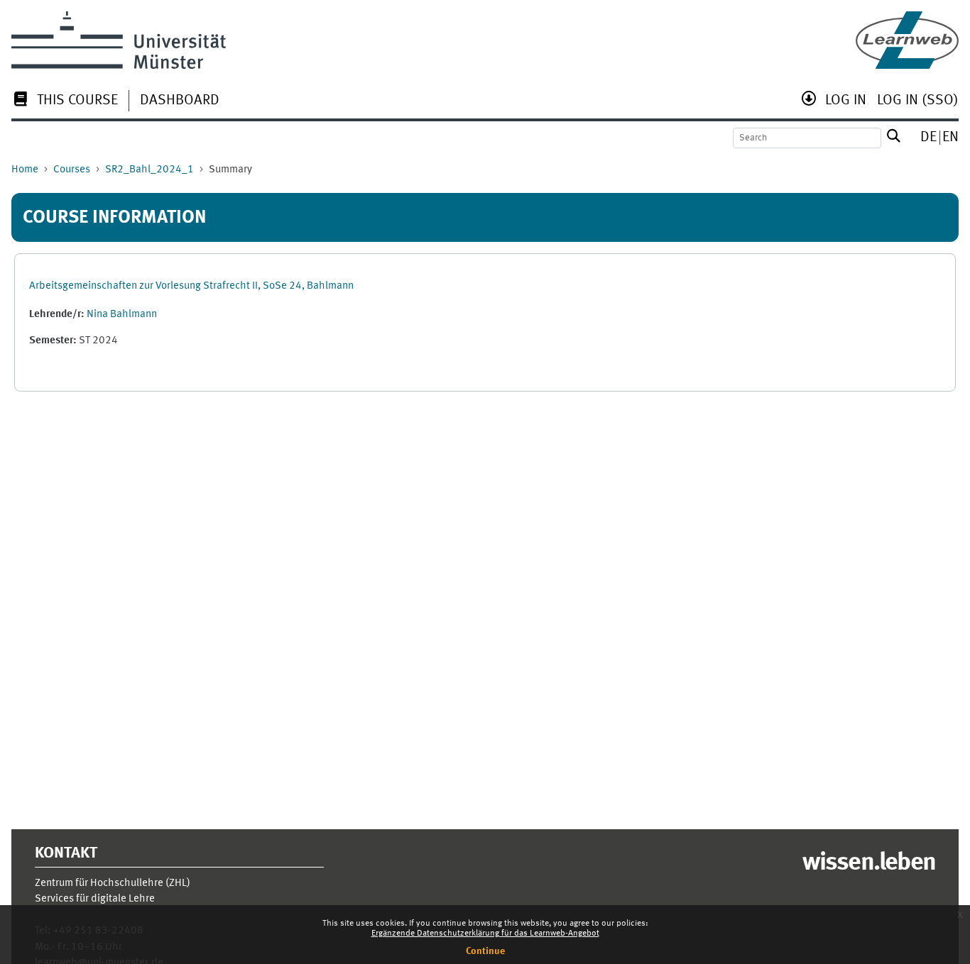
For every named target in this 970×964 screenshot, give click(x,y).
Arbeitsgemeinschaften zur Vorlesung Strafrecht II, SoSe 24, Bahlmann (191, 286)
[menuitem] (64, 101)
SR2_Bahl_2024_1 (149, 170)
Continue (485, 951)
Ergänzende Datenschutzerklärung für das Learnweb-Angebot (485, 933)
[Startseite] (907, 40)
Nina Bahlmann (122, 314)
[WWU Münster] (118, 40)
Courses (71, 170)
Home (24, 170)
